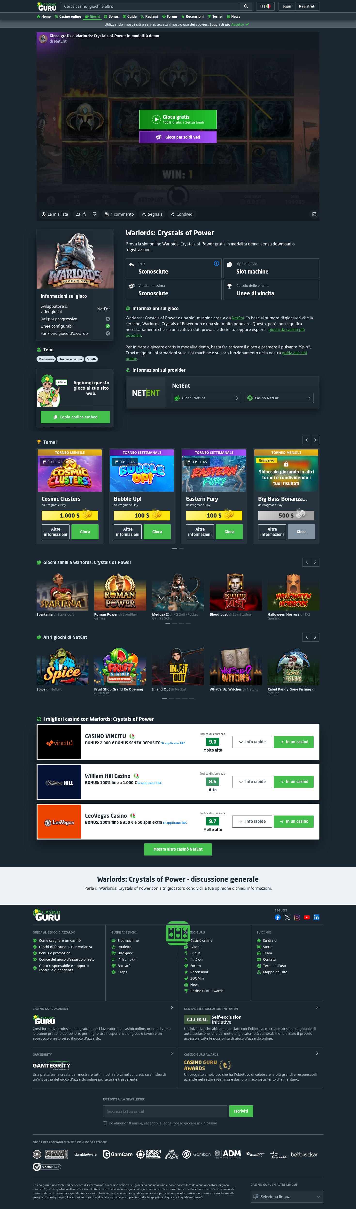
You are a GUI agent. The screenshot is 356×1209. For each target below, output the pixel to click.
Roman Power (115, 616)
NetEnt (238, 318)
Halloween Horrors (289, 616)
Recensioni (195, 16)
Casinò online (70, 16)
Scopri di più (220, 24)
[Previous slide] (306, 440)
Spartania (55, 614)
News (235, 16)
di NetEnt (58, 41)
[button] (181, 214)
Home (46, 16)
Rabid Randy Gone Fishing (291, 691)
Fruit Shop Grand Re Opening (118, 691)
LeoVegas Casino (106, 815)
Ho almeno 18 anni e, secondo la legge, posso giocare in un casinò (163, 1123)
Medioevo (46, 359)
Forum (172, 16)
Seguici (281, 910)
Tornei (217, 16)
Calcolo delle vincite (252, 285)
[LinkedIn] (316, 917)
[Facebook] (278, 917)
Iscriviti (241, 1111)
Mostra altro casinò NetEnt (178, 849)
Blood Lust (231, 614)
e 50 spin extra (131, 822)
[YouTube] (307, 917)
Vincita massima (152, 285)
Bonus (113, 16)
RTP (142, 263)
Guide (132, 16)
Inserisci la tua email (122, 1108)
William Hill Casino (108, 775)
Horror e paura (70, 359)
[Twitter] (287, 917)
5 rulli (91, 359)
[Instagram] (297, 917)
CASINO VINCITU (106, 736)
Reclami (151, 16)
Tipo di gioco (246, 263)
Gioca (85, 531)
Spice (49, 689)
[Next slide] (315, 440)
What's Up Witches (234, 689)
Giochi (95, 16)
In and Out (169, 689)
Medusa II (175, 616)
